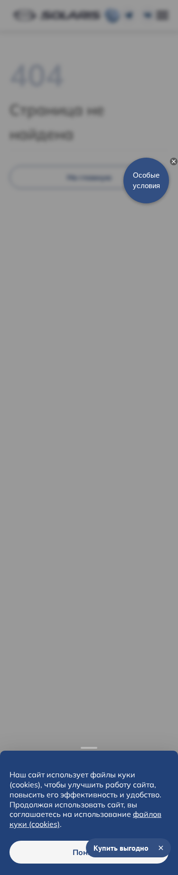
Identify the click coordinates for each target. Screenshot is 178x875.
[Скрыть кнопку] (174, 161)
